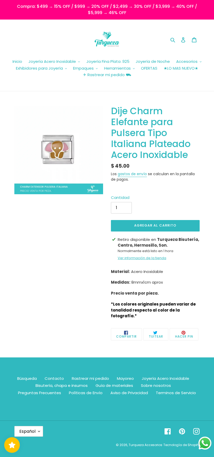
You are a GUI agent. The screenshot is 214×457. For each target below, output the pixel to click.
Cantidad (120, 197)
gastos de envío (132, 173)
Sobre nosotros (156, 385)
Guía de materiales (114, 385)
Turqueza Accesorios (145, 445)
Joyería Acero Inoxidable (165, 378)
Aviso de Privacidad (129, 392)
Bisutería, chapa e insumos (61, 385)
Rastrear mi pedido (90, 378)
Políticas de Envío (86, 392)
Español (27, 431)
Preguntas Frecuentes (39, 392)
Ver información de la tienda (142, 257)
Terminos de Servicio (176, 392)
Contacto (54, 378)
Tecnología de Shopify (181, 445)
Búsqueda (27, 378)
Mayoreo (125, 378)
